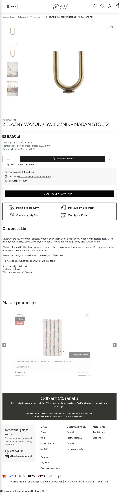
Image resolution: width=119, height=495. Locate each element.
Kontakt (44, 449)
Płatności (71, 432)
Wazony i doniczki (37, 17)
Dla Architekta (47, 443)
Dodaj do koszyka (64, 158)
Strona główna (8, 17)
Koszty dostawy (74, 438)
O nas (43, 432)
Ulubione (97, 438)
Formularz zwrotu (75, 449)
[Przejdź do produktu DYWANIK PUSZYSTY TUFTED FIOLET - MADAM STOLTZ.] (52, 335)
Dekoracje (22, 17)
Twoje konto (99, 432)
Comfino (71, 443)
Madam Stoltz (9, 120)
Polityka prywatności (50, 468)
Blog (42, 438)
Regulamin (45, 462)
